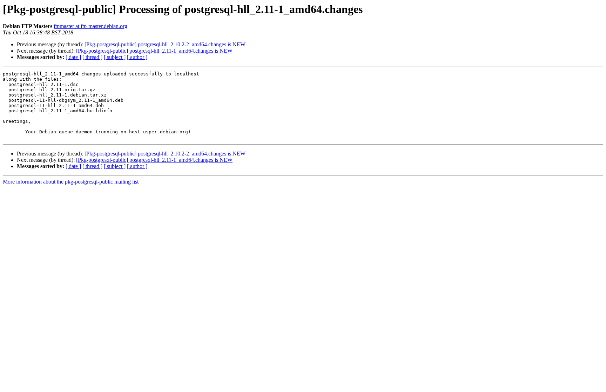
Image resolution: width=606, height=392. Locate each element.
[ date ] (73, 57)
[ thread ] (92, 57)
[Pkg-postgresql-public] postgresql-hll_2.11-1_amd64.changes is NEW (154, 51)
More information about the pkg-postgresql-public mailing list (71, 182)
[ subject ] (115, 57)
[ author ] (137, 57)
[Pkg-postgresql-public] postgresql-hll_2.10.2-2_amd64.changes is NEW (165, 44)
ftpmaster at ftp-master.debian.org (90, 26)
